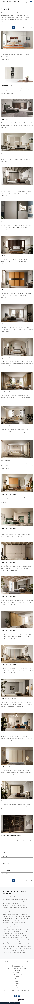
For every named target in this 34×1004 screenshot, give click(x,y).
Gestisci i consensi (15, 1002)
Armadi (15, 6)
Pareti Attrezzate (17, 974)
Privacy (2, 1002)
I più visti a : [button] (6, 870)
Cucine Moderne (17, 970)
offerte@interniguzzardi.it (19, 968)
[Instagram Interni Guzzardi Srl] (19, 996)
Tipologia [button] (5, 863)
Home (2, 6)
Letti (17, 985)
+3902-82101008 (18, 966)
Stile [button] (4, 859)
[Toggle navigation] (31, 2)
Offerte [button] (5, 874)
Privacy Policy (17, 993)
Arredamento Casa (8, 6)
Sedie (17, 977)
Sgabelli (17, 981)
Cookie (7, 1002)
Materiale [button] (6, 856)
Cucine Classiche (17, 972)
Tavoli (17, 979)
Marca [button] (4, 852)
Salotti (17, 983)
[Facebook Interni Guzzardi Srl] (15, 996)
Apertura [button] (5, 867)
